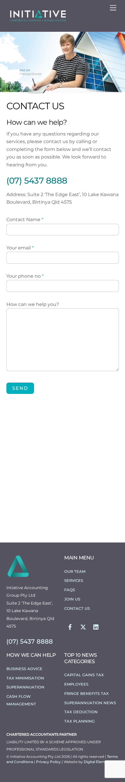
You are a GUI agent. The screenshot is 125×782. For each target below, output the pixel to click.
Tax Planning (79, 721)
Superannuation (25, 687)
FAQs (69, 589)
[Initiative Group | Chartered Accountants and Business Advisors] (37, 21)
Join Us (72, 599)
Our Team (74, 571)
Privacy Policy (49, 762)
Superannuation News (90, 702)
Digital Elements (98, 762)
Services (73, 580)
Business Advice (24, 668)
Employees (76, 684)
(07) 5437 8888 (36, 180)
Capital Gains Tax (84, 674)
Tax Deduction (81, 711)
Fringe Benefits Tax (86, 693)
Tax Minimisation (25, 678)
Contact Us (77, 608)
